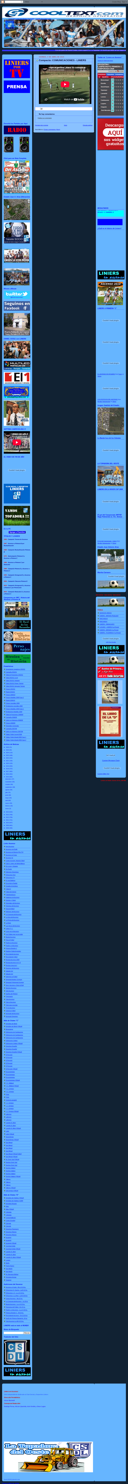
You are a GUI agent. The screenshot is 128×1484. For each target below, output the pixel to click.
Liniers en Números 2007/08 (14, 731)
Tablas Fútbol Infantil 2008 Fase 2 (16, 740)
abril (6, 800)
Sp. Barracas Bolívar (12, 1274)
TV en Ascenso (10, 1008)
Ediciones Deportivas (12, 872)
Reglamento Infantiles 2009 (14, 711)
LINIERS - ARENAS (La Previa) (109, 630)
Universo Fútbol (10, 1010)
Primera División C (11, 948)
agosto (7, 789)
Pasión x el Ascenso (12, 945)
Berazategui (9, 1029)
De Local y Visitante (12, 866)
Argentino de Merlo (11, 1023)
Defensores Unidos (12, 1040)
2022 (7, 758)
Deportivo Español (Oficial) (14, 1052)
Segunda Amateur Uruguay (14, 979)
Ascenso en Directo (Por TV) (14, 852)
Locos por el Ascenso (12, 931)
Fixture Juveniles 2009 (13, 703)
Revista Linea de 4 (11, 965)
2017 (7, 771)
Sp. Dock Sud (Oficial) (12, 1159)
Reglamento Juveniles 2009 (14, 706)
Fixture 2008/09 (10, 723)
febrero (7, 806)
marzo (7, 803)
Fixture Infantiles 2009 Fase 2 (15, 697)
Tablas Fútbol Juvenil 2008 (14, 734)
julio (6, 792)
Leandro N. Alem (11, 1122)
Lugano (8, 1260)
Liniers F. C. (9, 928)
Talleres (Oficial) (11, 1188)
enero (7, 808)
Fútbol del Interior (11, 892)
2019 (7, 766)
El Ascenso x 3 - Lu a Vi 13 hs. (15, 1293)
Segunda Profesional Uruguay (15, 982)
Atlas (7, 1206)
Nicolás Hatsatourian (104, 401)
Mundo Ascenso (11, 937)
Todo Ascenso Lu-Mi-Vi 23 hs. (15, 1321)
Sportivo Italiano (10, 1168)
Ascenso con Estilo (11, 849)
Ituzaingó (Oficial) (11, 1243)
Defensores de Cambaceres (14, 1032)
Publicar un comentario (45, 118)
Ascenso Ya (9, 858)
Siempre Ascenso (11, 988)
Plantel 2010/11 (10, 692)
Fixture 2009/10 (10, 695)
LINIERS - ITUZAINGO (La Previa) (110, 632)
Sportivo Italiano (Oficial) (13, 1176)
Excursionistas (10, 1071)
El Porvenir (9, 1055)
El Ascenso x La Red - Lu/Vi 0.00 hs (17, 1295)
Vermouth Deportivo (12, 1016)
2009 (7, 825)
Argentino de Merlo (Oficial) (14, 1026)
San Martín (9, 1268)
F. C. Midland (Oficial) (12, 1086)
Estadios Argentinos (12, 886)
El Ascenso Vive (11, 875)
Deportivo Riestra (11, 1232)
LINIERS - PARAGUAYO (107, 624)
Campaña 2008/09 (11, 717)
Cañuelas (9, 1212)
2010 (7, 822)
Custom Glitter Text (103, 774)
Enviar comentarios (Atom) (52, 129)
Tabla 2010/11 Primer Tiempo (14, 683)
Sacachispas (10, 1137)
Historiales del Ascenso (13, 903)
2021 (7, 760)
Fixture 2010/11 (10, 689)
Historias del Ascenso (12, 906)
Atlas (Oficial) (10, 1209)
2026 (7, 747)
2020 (7, 763)
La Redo (8, 923)
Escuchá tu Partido (11, 883)
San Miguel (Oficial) (12, 1156)
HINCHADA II (104, 618)
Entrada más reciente (41, 125)
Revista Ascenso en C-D (13, 962)
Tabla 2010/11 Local (12, 677)
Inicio (65, 125)
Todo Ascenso (10, 999)
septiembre (8, 787)
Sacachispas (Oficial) (12, 1139)
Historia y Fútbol (11, 900)
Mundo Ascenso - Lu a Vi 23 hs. (15, 1304)
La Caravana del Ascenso (13, 914)
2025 (7, 750)
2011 (7, 820)
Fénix (7, 1094)
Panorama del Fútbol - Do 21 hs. (15, 1307)
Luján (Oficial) (10, 1134)
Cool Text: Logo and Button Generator (21, 19)
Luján (7, 1131)
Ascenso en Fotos (11, 855)
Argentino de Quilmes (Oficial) (15, 1198)
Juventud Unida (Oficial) (13, 1249)
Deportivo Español (11, 1046)
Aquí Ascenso (10, 846)
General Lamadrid (11, 1100)
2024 (7, 752)
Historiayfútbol (10, 908)
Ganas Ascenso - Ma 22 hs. (14, 1298)
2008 (7, 828)
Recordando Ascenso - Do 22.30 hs (17, 1315)
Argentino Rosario (11, 1203)
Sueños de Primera (11, 993)
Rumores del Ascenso (12, 968)
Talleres (8, 1179)
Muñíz (8, 1263)
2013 (7, 814)
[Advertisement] (16, 107)
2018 (7, 768)
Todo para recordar (12, 1005)
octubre (7, 784)
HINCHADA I (103, 621)
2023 (7, 755)
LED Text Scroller (111, 642)
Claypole (8, 1223)
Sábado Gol (9, 974)
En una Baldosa (10, 880)
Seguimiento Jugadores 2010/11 (15, 669)
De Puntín (9, 869)
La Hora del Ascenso (12, 917)
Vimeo (99, 376)
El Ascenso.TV (10, 877)
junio (6, 795)
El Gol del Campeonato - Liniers (107, 541)
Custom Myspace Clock (111, 760)
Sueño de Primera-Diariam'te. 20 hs (16, 1318)
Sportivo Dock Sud (11, 1162)
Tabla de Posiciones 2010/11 (14, 675)
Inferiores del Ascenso (12, 911)
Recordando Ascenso (12, 954)
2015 (7, 777)
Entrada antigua (87, 125)
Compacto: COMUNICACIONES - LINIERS (62, 60)
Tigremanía (9, 996)
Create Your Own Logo (43, 19)
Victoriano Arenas (11, 1277)
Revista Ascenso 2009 (12, 959)
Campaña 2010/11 (11, 672)
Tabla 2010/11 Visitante (13, 680)
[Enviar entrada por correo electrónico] (41, 108)
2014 (7, 812)
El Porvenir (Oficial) (12, 1069)
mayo (7, 798)
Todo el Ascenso (11, 1002)
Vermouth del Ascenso (12, 1013)
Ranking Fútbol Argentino (13, 951)
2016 (7, 774)
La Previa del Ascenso (12, 920)
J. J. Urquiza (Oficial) (12, 1111)
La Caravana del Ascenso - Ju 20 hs (17, 1301)
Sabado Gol (9, 971)
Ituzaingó (8, 1237)
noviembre (8, 782)
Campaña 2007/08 (11, 728)
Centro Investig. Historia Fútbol (15, 860)
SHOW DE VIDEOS (106, 613)
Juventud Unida (10, 1246)
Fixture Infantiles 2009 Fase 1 (15, 709)
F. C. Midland (10, 1083)
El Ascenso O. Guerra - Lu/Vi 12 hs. (17, 1290)
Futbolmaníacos (11, 894)
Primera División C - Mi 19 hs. (15, 1313)
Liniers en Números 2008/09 (14, 720)
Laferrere (8, 1114)
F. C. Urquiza (10, 1088)
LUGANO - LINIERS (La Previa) (109, 627)
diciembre (8, 779)
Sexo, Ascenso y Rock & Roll (15, 985)
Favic (120, 374)
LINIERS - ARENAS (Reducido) (109, 616)
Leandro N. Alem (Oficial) (13, 1128)
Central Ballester (11, 1217)
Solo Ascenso (10, 991)
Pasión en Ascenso (11, 943)
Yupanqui (8, 1280)
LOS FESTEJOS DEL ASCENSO (108, 399)
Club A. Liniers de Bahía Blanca (15, 863)
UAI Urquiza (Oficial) (12, 1190)
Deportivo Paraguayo (12, 1229)
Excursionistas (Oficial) (13, 1080)
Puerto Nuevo (10, 1266)
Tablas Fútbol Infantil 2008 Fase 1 (16, 737)
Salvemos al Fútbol (11, 976)
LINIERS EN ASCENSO (12, 21)
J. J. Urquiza (10, 1103)
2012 (7, 817)
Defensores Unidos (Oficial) (14, 1043)
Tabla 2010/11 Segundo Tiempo (15, 686)
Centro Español (10, 1220)
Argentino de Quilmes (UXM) (14, 1200)
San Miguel (9, 1142)
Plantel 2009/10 (10, 700)
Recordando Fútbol (11, 957)
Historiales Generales (12, 726)
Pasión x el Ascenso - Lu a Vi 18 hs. (17, 1310)
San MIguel (9, 1151)
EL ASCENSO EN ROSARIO (106, 374)
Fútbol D (8, 889)
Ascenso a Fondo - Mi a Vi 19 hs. (16, 1287)
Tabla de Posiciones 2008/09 (14, 714)
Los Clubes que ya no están (14, 934)
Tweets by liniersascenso (105, 60)
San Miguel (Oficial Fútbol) (14, 1154)
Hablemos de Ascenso (12, 897)
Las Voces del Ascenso (13, 926)
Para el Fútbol (10, 940)
